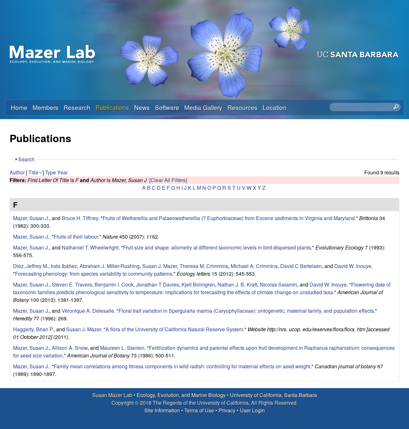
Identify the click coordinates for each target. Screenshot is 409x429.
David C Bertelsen (301, 266)
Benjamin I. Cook (114, 284)
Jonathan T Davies (157, 284)
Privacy (227, 410)
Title (33, 172)
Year (62, 172)
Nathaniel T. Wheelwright (90, 247)
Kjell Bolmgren (198, 284)
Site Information (162, 410)
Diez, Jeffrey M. (30, 266)
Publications (112, 107)
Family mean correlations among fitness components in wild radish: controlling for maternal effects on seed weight (182, 366)
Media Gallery (203, 107)
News (142, 107)
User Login (252, 410)
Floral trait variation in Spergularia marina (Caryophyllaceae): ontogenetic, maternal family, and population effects (246, 310)
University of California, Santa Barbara (273, 395)
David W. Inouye (352, 266)
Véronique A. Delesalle (88, 310)
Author (17, 172)
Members (45, 107)
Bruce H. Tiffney (80, 218)
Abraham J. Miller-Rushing (110, 266)
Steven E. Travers (72, 284)
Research (77, 107)
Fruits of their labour (76, 236)
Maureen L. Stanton (122, 347)
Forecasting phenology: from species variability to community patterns (93, 273)
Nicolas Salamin (278, 284)
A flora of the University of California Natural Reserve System (174, 329)
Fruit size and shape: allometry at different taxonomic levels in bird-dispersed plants (217, 247)
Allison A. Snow (70, 347)
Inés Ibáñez (64, 266)
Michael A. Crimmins (254, 266)
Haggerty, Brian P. (33, 329)
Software (167, 107)
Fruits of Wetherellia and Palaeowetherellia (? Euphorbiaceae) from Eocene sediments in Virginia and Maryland (229, 218)
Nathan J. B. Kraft (237, 284)
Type (50, 172)
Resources (243, 107)
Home (19, 107)
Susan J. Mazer (159, 266)
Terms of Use (199, 410)
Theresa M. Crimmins (204, 266)
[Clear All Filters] (168, 180)
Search (26, 159)
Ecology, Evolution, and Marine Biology (181, 395)
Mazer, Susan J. (31, 218)
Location (274, 107)
